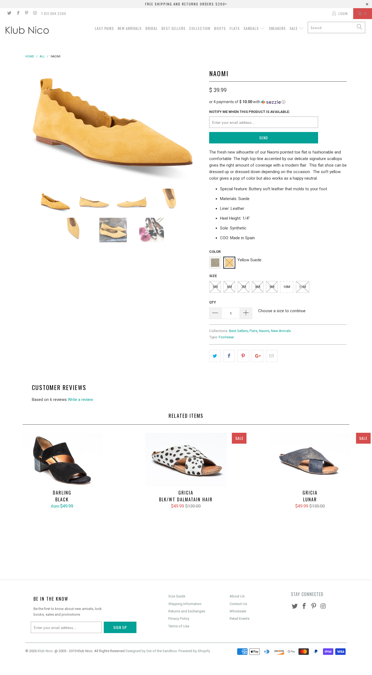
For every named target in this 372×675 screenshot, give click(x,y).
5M (215, 287)
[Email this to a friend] (272, 356)
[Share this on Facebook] (229, 356)
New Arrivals (130, 28)
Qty (212, 302)
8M (257, 287)
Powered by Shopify (194, 651)
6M (229, 287)
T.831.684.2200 (53, 13)
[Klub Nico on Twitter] (9, 14)
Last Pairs (104, 28)
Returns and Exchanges (186, 611)
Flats (235, 28)
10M (286, 287)
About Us (237, 596)
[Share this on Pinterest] (243, 356)
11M (302, 287)
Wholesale (238, 611)
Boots (220, 28)
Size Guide (176, 596)
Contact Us (238, 604)
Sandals (251, 28)
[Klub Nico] (32, 31)
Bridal (151, 28)
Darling (62, 460)
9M (272, 287)
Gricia (185, 460)
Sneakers (277, 28)
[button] (278, 102)
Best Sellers (173, 28)
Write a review (80, 399)
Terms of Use (178, 626)
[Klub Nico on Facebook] (17, 14)
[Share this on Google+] (257, 356)
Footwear (226, 337)
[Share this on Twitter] (215, 356)
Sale (294, 28)
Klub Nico (45, 651)
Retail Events (239, 618)
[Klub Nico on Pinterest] (26, 14)
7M (243, 287)
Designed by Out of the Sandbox (151, 651)
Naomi (264, 331)
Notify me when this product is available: (249, 112)
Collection (199, 28)
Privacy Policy (178, 618)
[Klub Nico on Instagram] (34, 14)
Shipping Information (185, 604)
